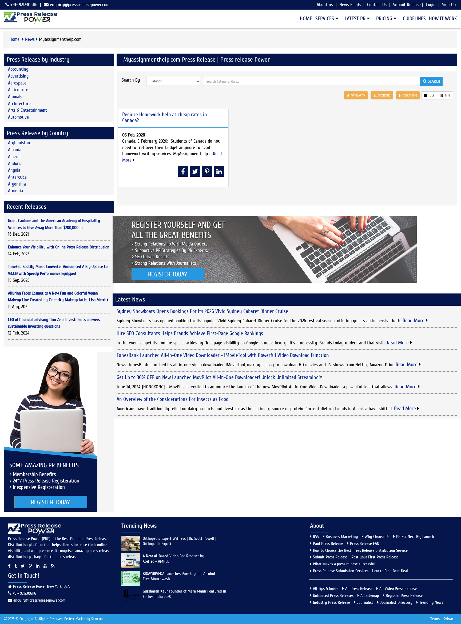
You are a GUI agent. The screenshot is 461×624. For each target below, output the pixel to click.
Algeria (14, 156)
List (431, 95)
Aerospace (17, 83)
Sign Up (449, 4)
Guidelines (414, 18)
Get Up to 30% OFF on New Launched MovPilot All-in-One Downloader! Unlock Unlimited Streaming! (218, 377)
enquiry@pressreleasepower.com (79, 4)
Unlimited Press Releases (333, 595)
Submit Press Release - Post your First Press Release (356, 557)
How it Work (443, 18)
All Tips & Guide (325, 588)
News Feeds (350, 4)
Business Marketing (342, 536)
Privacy (450, 619)
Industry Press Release (331, 602)
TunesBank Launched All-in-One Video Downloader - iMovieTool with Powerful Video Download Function (223, 355)
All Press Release (358, 588)
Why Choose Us (377, 536)
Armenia (15, 191)
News (30, 39)
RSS (316, 536)
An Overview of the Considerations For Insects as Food (172, 399)
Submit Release (407, 4)
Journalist (365, 602)
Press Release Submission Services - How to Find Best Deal (360, 571)
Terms (435, 619)
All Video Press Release (398, 588)
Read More (414, 320)
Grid (447, 95)
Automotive (18, 117)
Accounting (18, 69)
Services (325, 18)
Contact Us (377, 4)
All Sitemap (369, 595)
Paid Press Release (328, 543)
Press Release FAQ (364, 543)
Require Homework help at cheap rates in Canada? (164, 117)
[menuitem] (304, 18)
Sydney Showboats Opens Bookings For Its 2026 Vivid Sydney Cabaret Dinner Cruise (202, 311)
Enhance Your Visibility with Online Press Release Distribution (58, 247)
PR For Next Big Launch (415, 536)
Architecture (19, 103)
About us (325, 4)
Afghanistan (19, 143)
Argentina (17, 184)
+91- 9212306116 (23, 4)
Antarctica (17, 177)
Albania (14, 149)
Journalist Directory (396, 602)
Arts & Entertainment (27, 110)
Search (433, 81)
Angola (14, 170)
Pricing (385, 18)
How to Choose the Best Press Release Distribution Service (360, 550)
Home (306, 18)
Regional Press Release (404, 595)
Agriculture (18, 89)
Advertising (18, 76)
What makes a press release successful (344, 564)
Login (431, 4)
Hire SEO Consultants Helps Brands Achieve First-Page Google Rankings (190, 333)
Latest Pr (356, 18)
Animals (15, 96)
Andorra (15, 163)
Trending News (431, 602)
